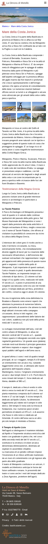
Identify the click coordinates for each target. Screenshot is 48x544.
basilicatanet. (17, 525)
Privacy (5, 520)
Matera (5, 26)
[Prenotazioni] (26, 514)
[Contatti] (17, 514)
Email (24, 510)
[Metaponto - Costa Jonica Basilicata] (9, 106)
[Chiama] (12, 514)
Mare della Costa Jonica (22, 26)
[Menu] (45, 3)
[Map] (3, 514)
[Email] (7, 514)
